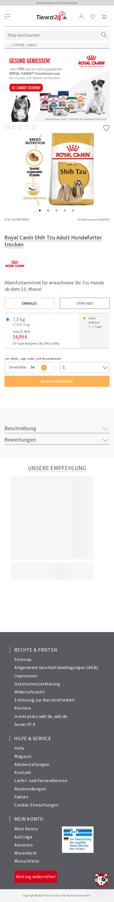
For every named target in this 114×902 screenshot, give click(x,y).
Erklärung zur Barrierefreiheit (44, 700)
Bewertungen (20, 439)
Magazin (23, 756)
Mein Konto (26, 828)
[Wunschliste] (92, 17)
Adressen (23, 845)
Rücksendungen (30, 788)
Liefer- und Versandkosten (41, 780)
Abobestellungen (32, 764)
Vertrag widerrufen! (36, 876)
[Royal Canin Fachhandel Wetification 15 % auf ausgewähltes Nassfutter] (57, 86)
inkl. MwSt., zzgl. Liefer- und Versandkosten (32, 358)
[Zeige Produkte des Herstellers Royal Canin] (14, 272)
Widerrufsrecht (29, 692)
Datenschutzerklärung (37, 683)
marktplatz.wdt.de (33, 716)
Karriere (22, 708)
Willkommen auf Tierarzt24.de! (57, 3)
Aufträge (23, 837)
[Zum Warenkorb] (104, 17)
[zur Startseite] (51, 16)
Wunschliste (26, 861)
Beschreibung (20, 428)
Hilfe (19, 748)
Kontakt (23, 772)
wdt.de (61, 716)
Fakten (21, 797)
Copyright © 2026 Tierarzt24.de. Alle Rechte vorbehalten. (57, 895)
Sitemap (23, 659)
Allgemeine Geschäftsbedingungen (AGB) (56, 667)
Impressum (25, 675)
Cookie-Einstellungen (36, 805)
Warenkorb (25, 853)
